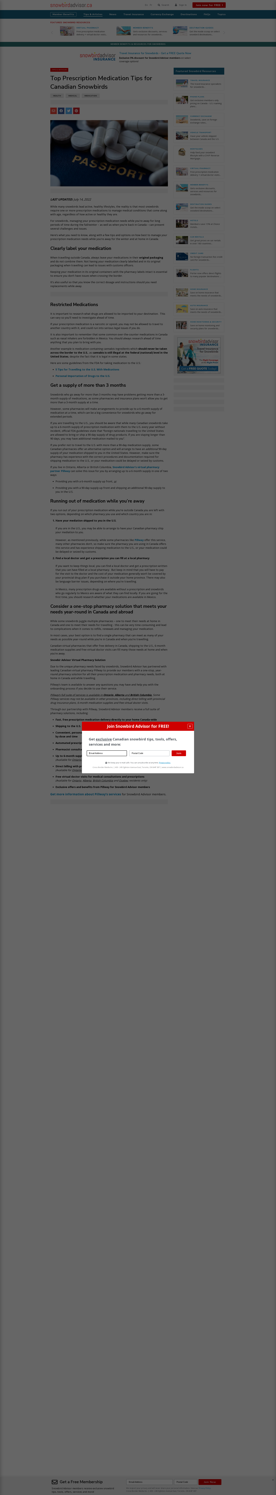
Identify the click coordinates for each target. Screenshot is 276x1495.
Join (178, 753)
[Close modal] (189, 726)
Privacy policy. (165, 762)
